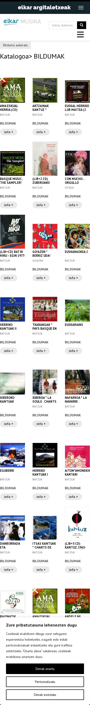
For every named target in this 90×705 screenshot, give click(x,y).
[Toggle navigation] (81, 8)
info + (8, 132)
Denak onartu (45, 669)
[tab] (45, 45)
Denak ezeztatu (45, 695)
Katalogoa (14, 56)
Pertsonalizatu (45, 682)
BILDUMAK (8, 123)
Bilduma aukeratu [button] (15, 45)
